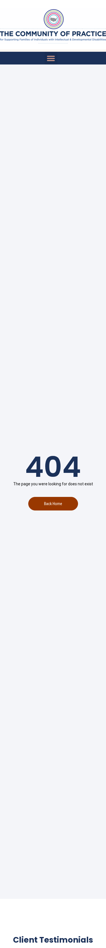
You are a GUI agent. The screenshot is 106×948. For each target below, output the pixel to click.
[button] (51, 58)
